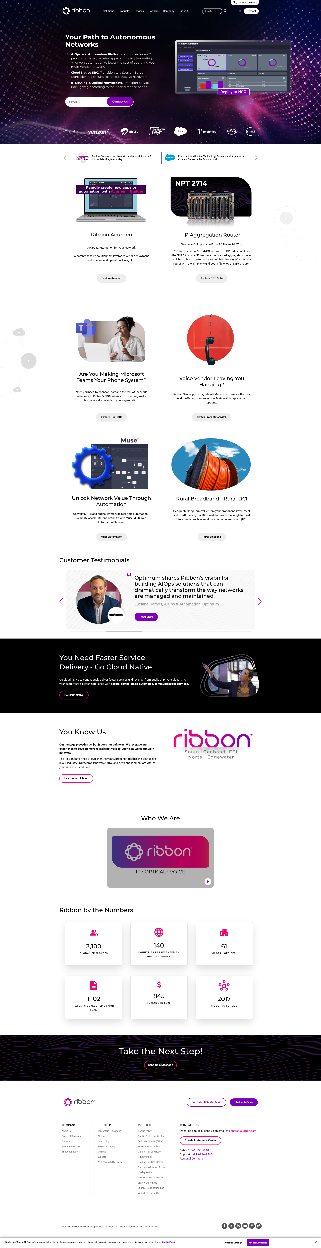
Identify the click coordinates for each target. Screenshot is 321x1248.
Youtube (245, 1226)
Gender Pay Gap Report (150, 1151)
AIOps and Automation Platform (96, 54)
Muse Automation (111, 536)
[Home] (76, 11)
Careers (66, 1141)
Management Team (72, 1146)
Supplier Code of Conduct (151, 1188)
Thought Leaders (71, 1151)
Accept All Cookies (258, 1242)
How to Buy (103, 1141)
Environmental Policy (149, 1146)
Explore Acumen (111, 278)
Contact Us (120, 101)
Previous (65, 157)
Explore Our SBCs (111, 417)
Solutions (108, 11)
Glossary (102, 1136)
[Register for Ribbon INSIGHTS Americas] (116, 158)
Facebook (224, 1226)
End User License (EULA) (150, 1141)
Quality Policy (145, 1172)
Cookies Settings (233, 1242)
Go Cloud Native (74, 695)
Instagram (252, 1226)
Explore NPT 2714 (212, 278)
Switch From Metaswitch (212, 417)
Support (183, 11)
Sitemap (101, 1151)
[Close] (315, 1242)
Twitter (231, 1226)
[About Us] (240, 11)
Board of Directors (71, 1136)
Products (124, 11)
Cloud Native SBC (84, 72)
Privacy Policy (145, 1157)
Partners (153, 11)
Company (168, 11)
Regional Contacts (191, 1158)
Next (255, 157)
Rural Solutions (212, 536)
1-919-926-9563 (201, 1154)
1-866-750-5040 (198, 1150)
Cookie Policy (145, 1131)
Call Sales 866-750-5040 (206, 1102)
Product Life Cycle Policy (150, 1162)
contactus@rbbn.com (242, 1130)
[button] (61, 601)
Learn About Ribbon (76, 778)
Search (226, 10)
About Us (66, 1131)
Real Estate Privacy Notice (151, 1177)
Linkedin (238, 1226)
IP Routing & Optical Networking (96, 83)
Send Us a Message (160, 1065)
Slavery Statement (147, 1182)
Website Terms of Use (149, 1193)
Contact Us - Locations (109, 1131)
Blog (259, 1226)
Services (139, 11)
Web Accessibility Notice (109, 1162)
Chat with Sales (244, 1102)
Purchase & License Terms (151, 1167)
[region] (160, 1242)
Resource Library (106, 1146)
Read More (146, 616)
